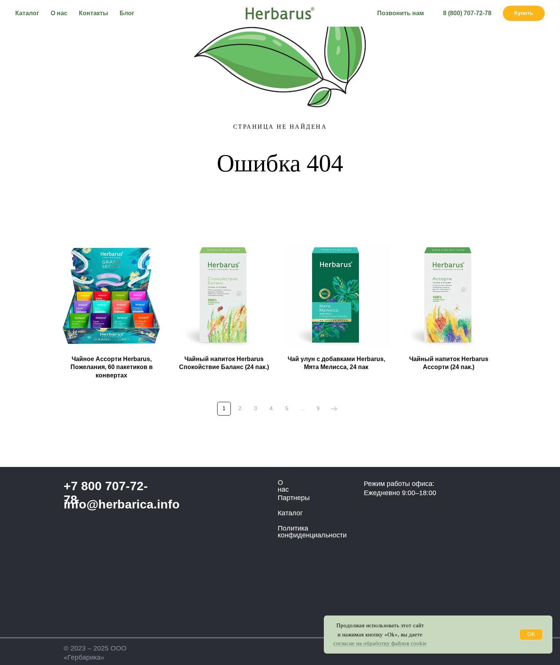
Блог (127, 13)
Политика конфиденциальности (312, 531)
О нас (59, 13)
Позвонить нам (400, 13)
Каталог (27, 13)
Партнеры (294, 498)
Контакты (93, 13)
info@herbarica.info (122, 504)
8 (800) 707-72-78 (467, 13)
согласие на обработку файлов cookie (380, 643)
